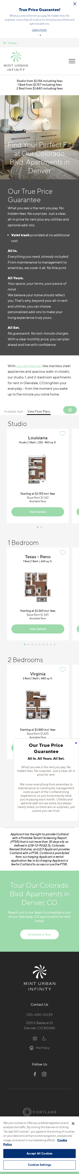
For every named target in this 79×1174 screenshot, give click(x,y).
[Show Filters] (70, 410)
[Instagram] (44, 1074)
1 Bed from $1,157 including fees (40, 84)
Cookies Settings (39, 1164)
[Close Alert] (75, 4)
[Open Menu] (72, 61)
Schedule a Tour (39, 934)
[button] (38, 35)
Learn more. (39, 29)
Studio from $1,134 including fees (40, 81)
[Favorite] (63, 433)
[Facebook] (35, 1074)
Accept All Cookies (39, 1153)
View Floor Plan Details (37, 476)
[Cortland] (39, 1111)
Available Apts (13, 411)
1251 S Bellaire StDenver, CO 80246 (39, 1025)
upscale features (29, 366)
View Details (37, 511)
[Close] (73, 1123)
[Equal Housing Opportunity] (35, 1038)
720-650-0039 (39, 1014)
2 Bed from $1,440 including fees (39, 88)
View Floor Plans (38, 411)
